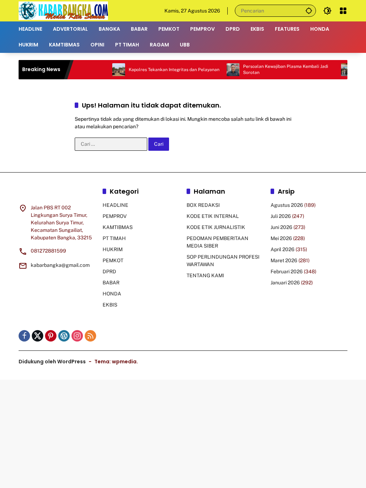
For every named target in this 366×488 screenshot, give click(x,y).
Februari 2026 (287, 271)
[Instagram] (77, 336)
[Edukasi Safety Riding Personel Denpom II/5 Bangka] (341, 69)
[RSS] (90, 336)
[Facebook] (24, 336)
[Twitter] (37, 336)
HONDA (112, 294)
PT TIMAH (114, 238)
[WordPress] (64, 336)
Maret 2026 (284, 260)
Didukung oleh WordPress (52, 361)
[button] (309, 10)
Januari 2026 (285, 282)
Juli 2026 (281, 216)
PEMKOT (113, 260)
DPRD (109, 271)
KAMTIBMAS (118, 227)
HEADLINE (115, 205)
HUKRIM (113, 249)
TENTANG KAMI (205, 275)
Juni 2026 (281, 227)
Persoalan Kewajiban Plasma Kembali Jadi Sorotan (279, 69)
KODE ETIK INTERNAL (213, 216)
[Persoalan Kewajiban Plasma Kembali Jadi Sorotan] (226, 69)
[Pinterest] (50, 336)
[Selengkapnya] (57, 192)
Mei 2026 (281, 238)
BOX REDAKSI (203, 205)
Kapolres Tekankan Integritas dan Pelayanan (167, 69)
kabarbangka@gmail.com (60, 265)
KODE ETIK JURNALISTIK (216, 227)
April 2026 (283, 249)
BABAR (111, 282)
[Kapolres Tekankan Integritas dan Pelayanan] (112, 69)
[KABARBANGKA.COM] (63, 10)
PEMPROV (115, 216)
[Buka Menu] (343, 10)
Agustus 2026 (287, 205)
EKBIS (110, 305)
